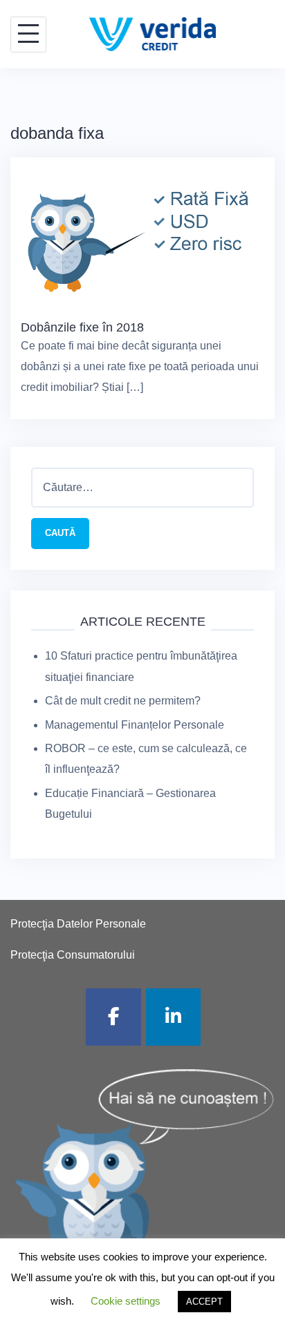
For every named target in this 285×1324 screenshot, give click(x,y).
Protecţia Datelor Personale (78, 924)
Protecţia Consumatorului (72, 955)
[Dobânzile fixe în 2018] (142, 236)
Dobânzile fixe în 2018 (82, 327)
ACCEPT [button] (204, 1301)
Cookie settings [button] (125, 1301)
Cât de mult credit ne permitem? (123, 701)
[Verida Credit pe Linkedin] (173, 1017)
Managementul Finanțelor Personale (134, 725)
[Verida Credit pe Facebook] (113, 1017)
